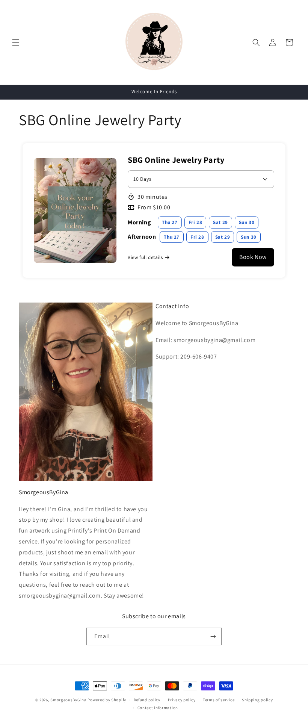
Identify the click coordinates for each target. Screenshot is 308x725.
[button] (16, 42)
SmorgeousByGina (68, 699)
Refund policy (147, 699)
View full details (145, 257)
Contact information (157, 707)
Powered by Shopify (107, 699)
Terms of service (218, 699)
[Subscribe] (213, 636)
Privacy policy (182, 699)
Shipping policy (257, 699)
